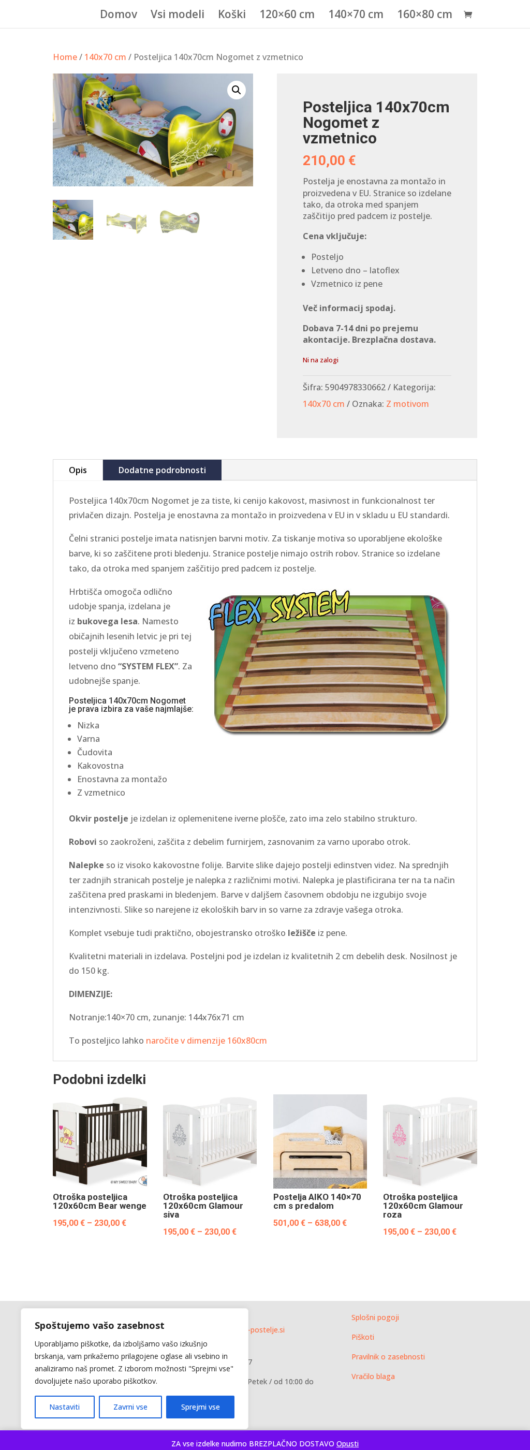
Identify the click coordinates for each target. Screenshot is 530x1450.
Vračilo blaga (373, 1376)
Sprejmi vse (200, 1407)
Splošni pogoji (375, 1317)
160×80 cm (424, 15)
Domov (118, 15)
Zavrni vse (130, 1407)
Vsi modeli (177, 15)
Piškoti (362, 1337)
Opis (78, 470)
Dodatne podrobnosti (162, 470)
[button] (236, 90)
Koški (232, 15)
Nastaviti (64, 1407)
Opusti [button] (347, 1443)
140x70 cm (105, 57)
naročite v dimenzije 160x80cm (205, 1040)
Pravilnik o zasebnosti (388, 1356)
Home (65, 57)
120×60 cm (287, 15)
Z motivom (407, 403)
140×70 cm (356, 15)
